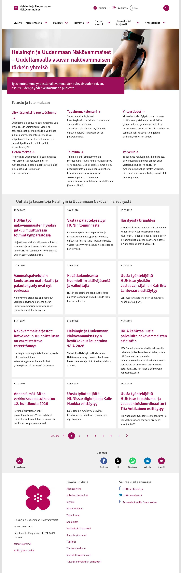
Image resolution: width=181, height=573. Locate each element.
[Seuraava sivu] (127, 435)
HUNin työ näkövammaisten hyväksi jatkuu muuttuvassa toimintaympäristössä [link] (35, 228)
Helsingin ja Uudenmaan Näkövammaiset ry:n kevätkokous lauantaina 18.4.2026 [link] (87, 338)
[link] (51, 7)
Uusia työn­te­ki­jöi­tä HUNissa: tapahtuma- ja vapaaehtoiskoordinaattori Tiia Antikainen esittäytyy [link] (143, 401)
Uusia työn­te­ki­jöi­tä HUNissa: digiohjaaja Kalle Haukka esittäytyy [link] (89, 398)
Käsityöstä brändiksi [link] (138, 220)
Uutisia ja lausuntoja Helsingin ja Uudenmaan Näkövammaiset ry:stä (73, 201)
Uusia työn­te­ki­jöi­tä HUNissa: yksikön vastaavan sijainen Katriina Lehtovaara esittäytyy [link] (143, 283)
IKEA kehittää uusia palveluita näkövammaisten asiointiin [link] (144, 336)
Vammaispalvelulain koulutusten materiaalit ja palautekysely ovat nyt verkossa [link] (36, 283)
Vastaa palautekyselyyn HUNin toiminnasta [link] (86, 223)
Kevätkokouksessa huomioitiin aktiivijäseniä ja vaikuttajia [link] (88, 280)
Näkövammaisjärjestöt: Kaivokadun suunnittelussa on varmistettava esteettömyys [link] (36, 338)
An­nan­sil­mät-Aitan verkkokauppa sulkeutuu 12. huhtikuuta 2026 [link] (34, 398)
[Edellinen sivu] (63, 435)
